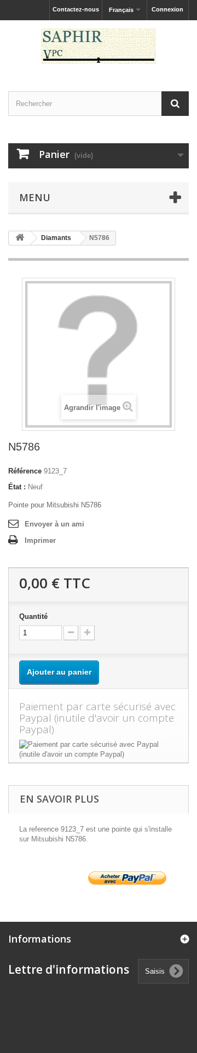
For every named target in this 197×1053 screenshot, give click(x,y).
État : (17, 487)
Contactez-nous (76, 9)
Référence (25, 471)
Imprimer (40, 540)
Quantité (33, 616)
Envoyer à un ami (54, 524)
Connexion (167, 9)
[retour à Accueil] (19, 238)
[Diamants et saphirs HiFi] (98, 46)
